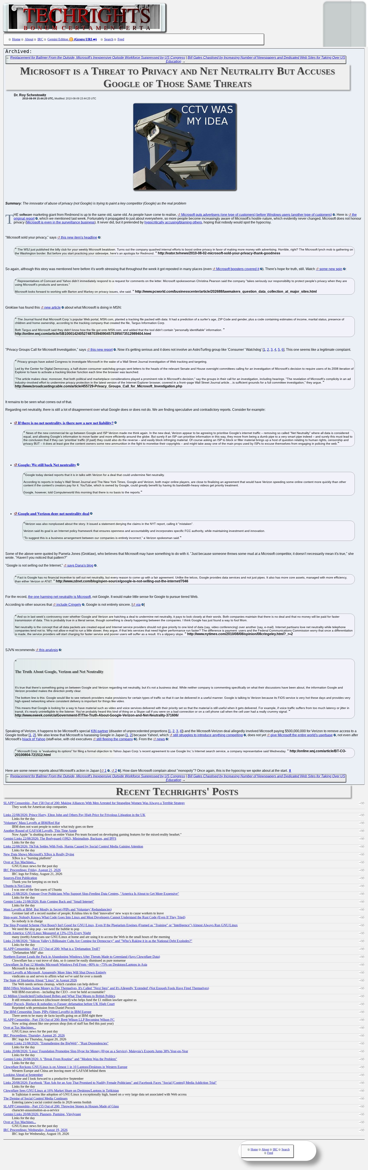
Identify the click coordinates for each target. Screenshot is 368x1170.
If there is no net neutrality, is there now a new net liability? (66, 422)
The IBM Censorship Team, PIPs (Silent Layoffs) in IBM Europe (47, 1012)
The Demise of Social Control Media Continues (35, 1098)
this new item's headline (79, 237)
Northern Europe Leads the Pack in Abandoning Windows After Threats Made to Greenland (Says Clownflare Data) (81, 956)
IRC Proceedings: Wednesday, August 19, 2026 (35, 1130)
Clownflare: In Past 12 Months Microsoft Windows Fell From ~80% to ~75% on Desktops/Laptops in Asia (75, 964)
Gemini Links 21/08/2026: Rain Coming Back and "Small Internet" (48, 901)
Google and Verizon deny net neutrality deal (53, 513)
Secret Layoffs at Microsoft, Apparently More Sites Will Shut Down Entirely (54, 972)
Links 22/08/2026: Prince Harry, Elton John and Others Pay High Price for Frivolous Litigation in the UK (74, 815)
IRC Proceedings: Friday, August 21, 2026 (32, 870)
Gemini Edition (57, 39)
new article (52, 307)
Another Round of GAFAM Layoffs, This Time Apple (40, 830)
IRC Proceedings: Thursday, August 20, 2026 (34, 1035)
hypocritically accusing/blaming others (173, 222)
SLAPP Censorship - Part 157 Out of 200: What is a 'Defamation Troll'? (51, 949)
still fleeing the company (114, 739)
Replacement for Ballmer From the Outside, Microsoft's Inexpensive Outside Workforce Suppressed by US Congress (97, 57)
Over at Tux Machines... (19, 862)
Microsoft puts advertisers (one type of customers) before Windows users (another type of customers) (256, 214)
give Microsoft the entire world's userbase (301, 735)
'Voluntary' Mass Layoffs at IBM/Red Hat (31, 823)
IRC (40, 39)
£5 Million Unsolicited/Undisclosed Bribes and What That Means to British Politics (59, 996)
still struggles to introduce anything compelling (208, 735)
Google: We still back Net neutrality (47, 464)
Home (16, 39)
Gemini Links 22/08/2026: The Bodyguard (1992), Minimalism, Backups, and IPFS (59, 838)
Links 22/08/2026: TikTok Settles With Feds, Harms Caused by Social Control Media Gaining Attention (73, 846)
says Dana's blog (80, 565)
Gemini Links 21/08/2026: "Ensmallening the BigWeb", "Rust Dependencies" (56, 1043)
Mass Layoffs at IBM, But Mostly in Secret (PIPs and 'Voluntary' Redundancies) (57, 909)
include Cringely (68, 604)
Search (108, 39)
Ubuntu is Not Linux (17, 886)
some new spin (330, 269)
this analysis (48, 650)
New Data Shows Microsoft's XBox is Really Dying (38, 854)
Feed (121, 39)
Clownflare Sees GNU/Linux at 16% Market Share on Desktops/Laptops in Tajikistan (61, 1090)
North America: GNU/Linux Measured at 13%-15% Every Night (47, 933)
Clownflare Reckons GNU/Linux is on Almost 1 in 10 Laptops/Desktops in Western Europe (65, 1067)
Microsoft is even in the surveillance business (60, 222)
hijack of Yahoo (33, 739)
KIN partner (99, 731)
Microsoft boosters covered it (237, 269)
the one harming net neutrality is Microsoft (59, 597)
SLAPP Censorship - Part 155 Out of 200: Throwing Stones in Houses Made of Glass (61, 1106)
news (161, 739)
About (29, 39)
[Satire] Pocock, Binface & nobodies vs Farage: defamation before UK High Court (59, 1004)
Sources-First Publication (20, 878)
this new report (102, 349)
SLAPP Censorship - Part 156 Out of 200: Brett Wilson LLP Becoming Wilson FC (59, 1019)
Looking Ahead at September (23, 1075)
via (138, 604)
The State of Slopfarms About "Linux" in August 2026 (40, 980)
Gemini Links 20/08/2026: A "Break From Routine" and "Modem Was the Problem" (60, 1059)
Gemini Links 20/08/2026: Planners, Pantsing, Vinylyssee (42, 1114)
